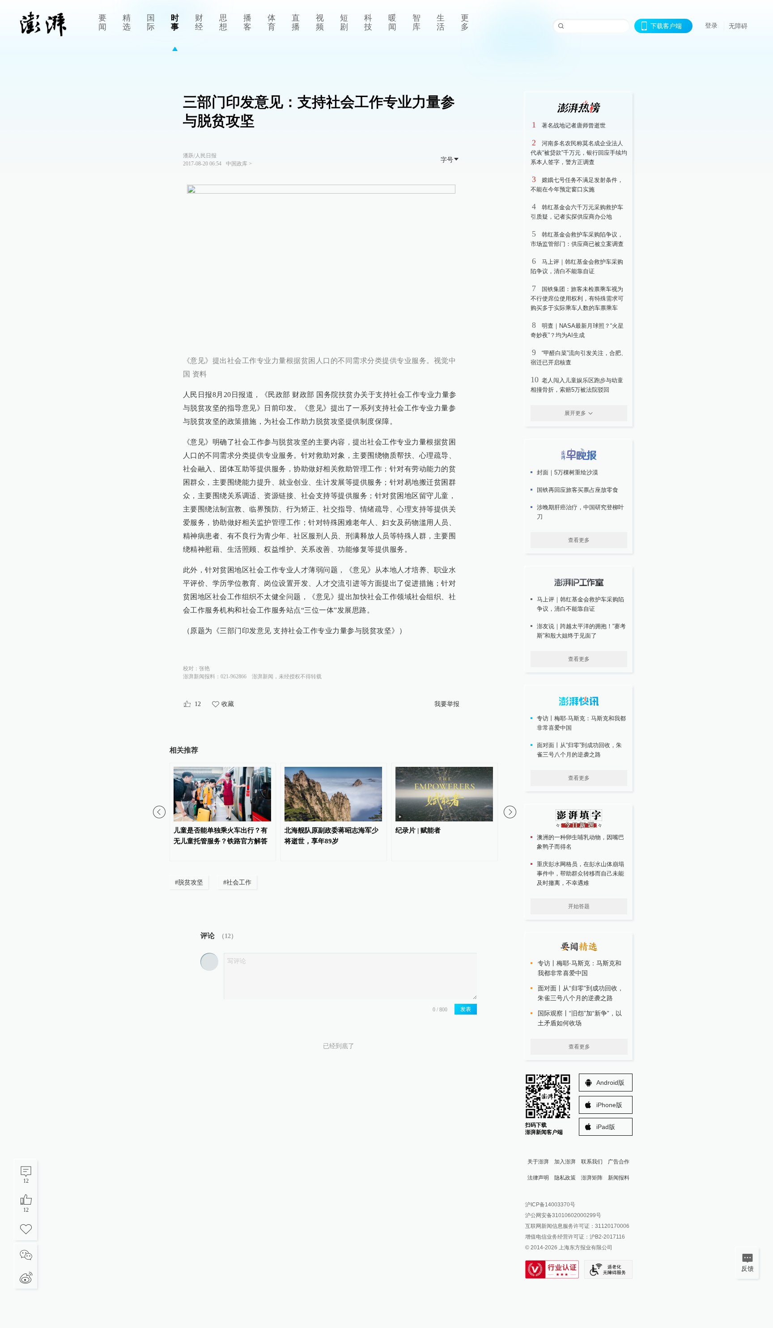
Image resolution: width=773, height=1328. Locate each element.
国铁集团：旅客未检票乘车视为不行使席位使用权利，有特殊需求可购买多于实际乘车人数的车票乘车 (577, 298)
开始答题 (579, 906)
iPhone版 (609, 1104)
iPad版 (605, 1126)
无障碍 (738, 26)
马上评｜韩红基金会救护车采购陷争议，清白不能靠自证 (580, 604)
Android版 (610, 1082)
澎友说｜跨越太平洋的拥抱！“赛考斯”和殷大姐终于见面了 (581, 631)
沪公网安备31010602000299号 (563, 1215)
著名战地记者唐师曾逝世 (574, 125)
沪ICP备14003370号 (550, 1204)
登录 (711, 25)
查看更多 (579, 540)
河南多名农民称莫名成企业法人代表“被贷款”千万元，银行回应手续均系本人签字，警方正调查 (579, 152)
